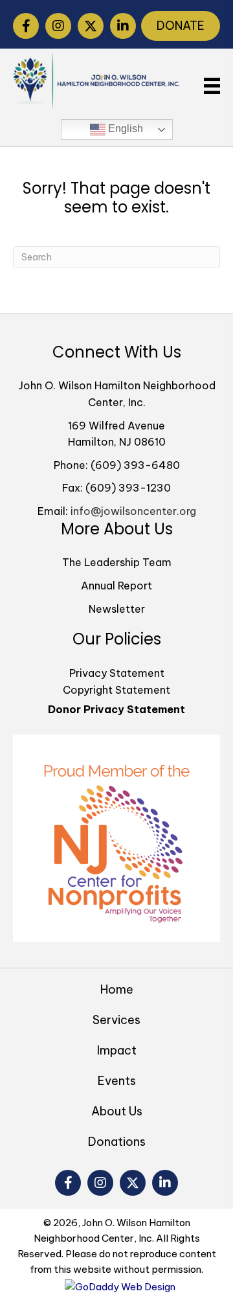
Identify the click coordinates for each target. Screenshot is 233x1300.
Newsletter (117, 608)
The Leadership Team (117, 562)
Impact (117, 1050)
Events (117, 1080)
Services (116, 1019)
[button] (26, 26)
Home (116, 989)
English (124, 128)
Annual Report (116, 585)
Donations (117, 1141)
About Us (116, 1111)
